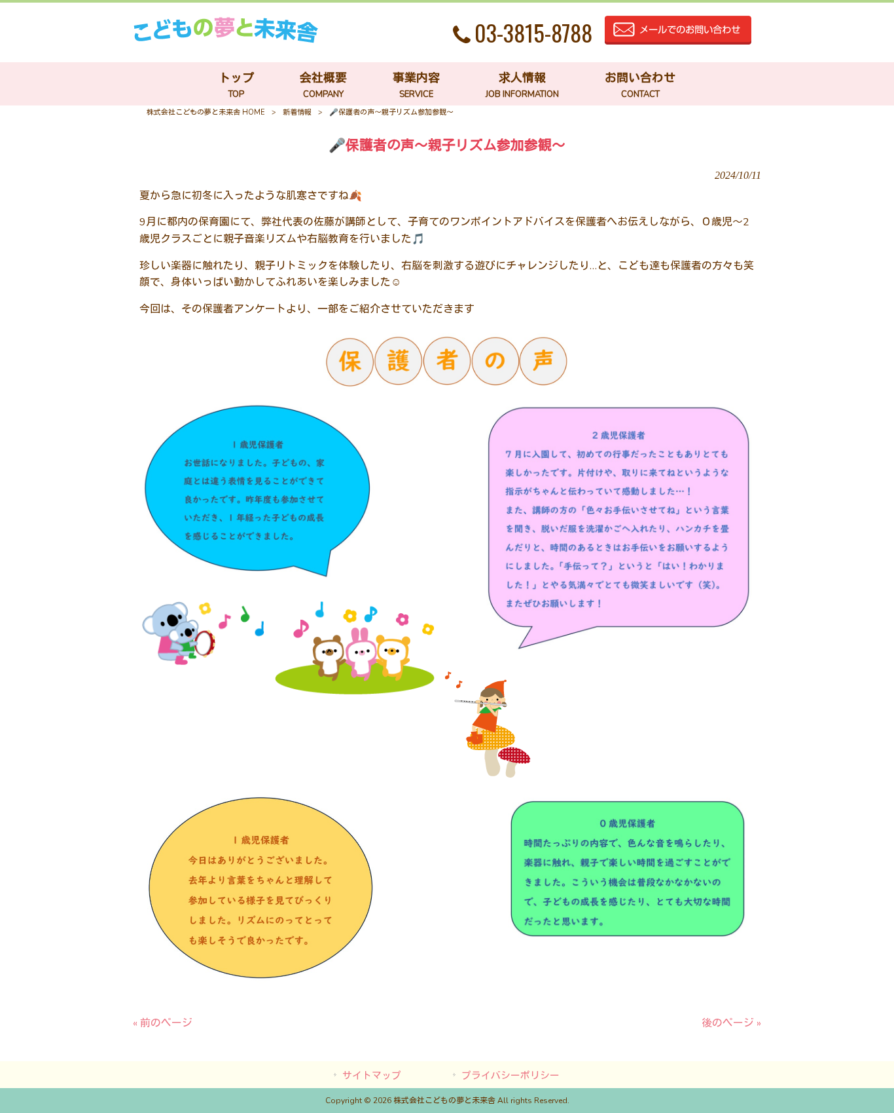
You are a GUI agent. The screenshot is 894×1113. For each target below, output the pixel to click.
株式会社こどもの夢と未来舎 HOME (206, 112)
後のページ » (731, 1023)
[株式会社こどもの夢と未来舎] (225, 40)
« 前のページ (162, 1023)
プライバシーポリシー (510, 1075)
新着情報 (297, 112)
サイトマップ (371, 1075)
